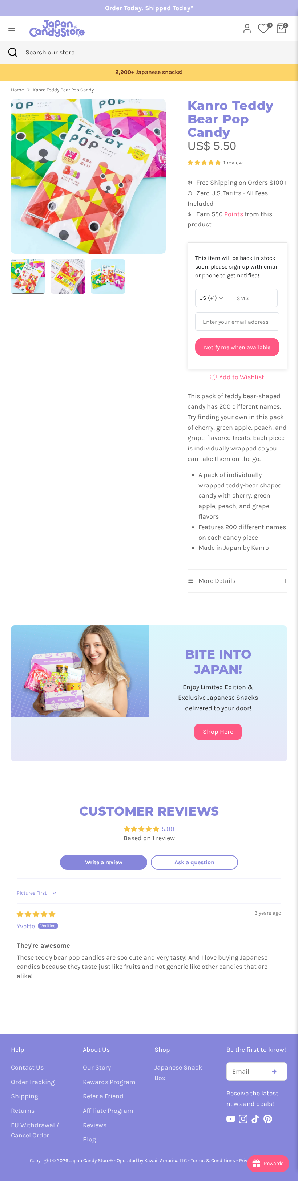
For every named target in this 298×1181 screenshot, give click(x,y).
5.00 (168, 829)
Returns (23, 1111)
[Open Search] (12, 52)
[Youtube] (230, 1119)
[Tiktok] (255, 1119)
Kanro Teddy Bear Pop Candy (63, 90)
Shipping (24, 1096)
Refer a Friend (103, 1096)
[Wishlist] (263, 28)
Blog (89, 1139)
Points (233, 214)
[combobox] (61, 52)
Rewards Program (109, 1082)
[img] (36, 914)
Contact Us (27, 1067)
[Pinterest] (267, 1119)
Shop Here (218, 732)
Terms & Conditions (213, 1160)
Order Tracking (33, 1082)
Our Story (97, 1067)
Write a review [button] (103, 862)
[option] (149, 72)
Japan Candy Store (89, 1160)
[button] (205, 162)
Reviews (94, 1125)
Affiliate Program (108, 1111)
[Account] (247, 26)
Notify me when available (237, 347)
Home (17, 90)
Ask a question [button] (194, 862)
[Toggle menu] (11, 28)
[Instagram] (243, 1119)
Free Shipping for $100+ (149, 72)
